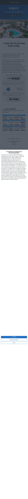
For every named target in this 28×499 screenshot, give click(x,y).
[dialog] (14, 324)
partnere (8, 154)
